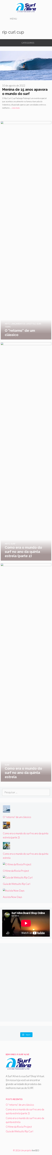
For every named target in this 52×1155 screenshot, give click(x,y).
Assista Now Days (12, 896)
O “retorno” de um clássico (17, 817)
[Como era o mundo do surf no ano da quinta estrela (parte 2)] (26, 558)
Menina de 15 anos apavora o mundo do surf (25, 91)
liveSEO (35, 1150)
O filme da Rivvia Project (16, 870)
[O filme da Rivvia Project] (17, 864)
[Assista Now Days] (13, 890)
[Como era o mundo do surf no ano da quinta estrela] (26, 779)
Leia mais (16, 108)
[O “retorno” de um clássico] (26, 337)
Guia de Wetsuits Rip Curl (16, 883)
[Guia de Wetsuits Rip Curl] (18, 877)
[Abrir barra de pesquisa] (45, 18)
